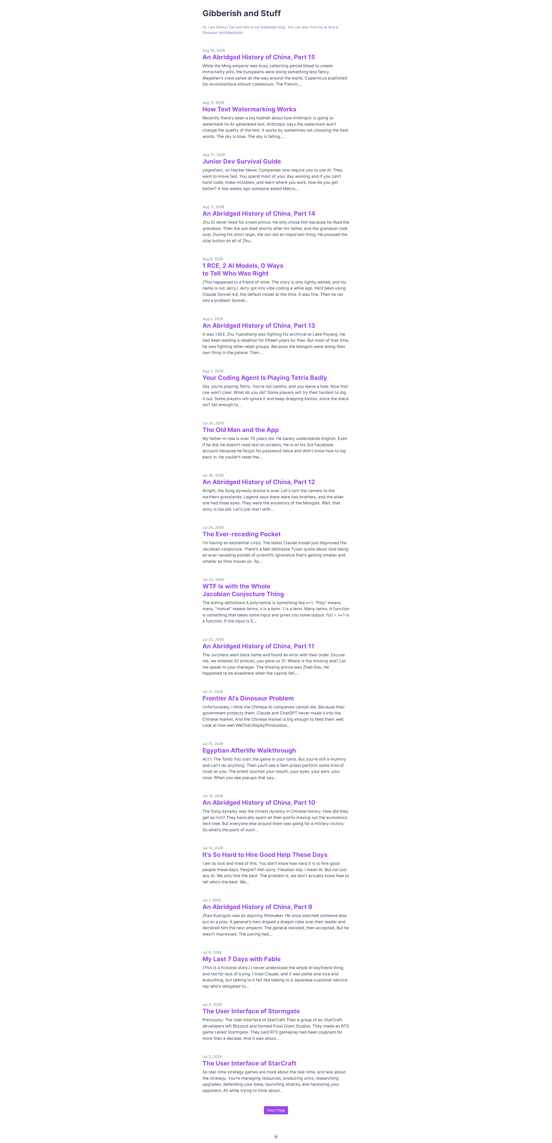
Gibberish (268, 27)
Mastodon (234, 32)
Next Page (276, 1110)
